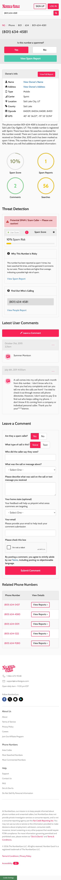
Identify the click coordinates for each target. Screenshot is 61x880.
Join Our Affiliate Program (13, 736)
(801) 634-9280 (12, 643)
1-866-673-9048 (14, 676)
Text (45, 444)
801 (20, 25)
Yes (16, 49)
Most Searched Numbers (12, 755)
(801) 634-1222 (11, 633)
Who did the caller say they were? (21, 451)
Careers (5, 731)
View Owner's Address (34, 86)
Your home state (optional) (18, 499)
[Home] (11, 6)
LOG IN (53, 6)
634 (27, 25)
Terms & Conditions (10, 856)
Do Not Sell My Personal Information (17, 793)
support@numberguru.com (18, 681)
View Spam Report (30, 58)
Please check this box (15, 540)
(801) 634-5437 (12, 604)
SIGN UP (40, 6)
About (4, 717)
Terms (15, 560)
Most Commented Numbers (14, 760)
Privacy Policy (7, 726)
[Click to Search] (56, 13)
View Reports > (40, 604)
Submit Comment (30, 570)
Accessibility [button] (7, 863)
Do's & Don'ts (7, 788)
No (44, 49)
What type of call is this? (17, 444)
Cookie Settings (8, 878)
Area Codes (7, 750)
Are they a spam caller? (16, 436)
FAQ (4, 783)
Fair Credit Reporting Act (43, 820)
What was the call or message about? (23, 464)
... (53, 344)
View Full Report (46, 74)
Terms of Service (9, 721)
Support (5, 773)
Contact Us (7, 778)
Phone (12, 25)
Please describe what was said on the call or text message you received (28, 478)
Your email (10, 519)
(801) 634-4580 (12, 614)
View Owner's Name (33, 82)
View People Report (16, 310)
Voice (35, 444)
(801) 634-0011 (11, 624)
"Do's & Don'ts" (37, 836)
